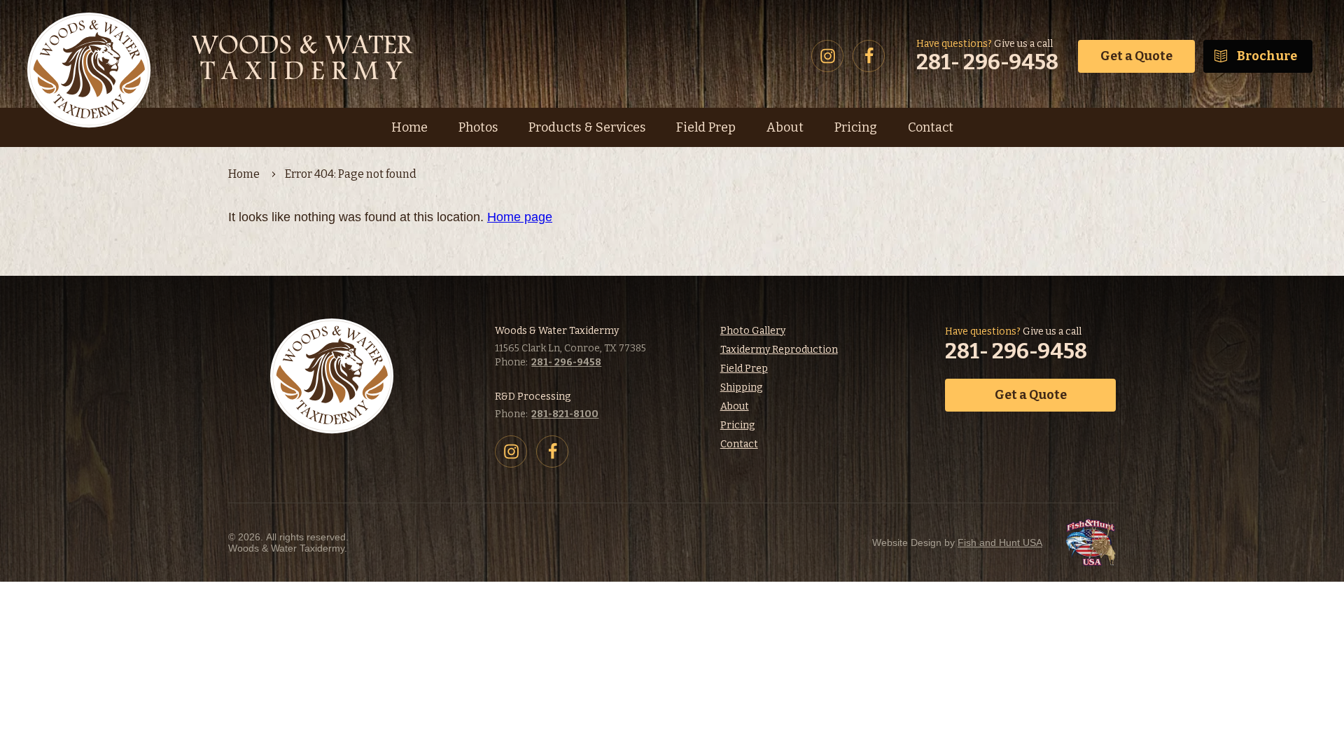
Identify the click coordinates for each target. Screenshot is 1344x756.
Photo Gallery (752, 331)
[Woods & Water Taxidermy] (224, 56)
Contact (739, 444)
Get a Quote (1136, 56)
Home (244, 174)
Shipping (741, 387)
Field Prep (744, 368)
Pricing (737, 425)
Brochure (1267, 56)
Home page (519, 217)
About (734, 406)
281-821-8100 (564, 414)
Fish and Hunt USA (1000, 542)
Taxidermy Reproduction (779, 350)
